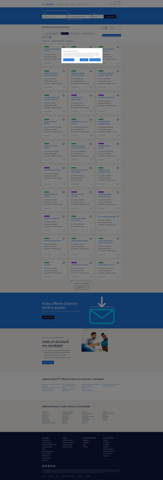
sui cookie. (91, 56)
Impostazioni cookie (69, 59)
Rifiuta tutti (84, 59)
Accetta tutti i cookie (95, 59)
